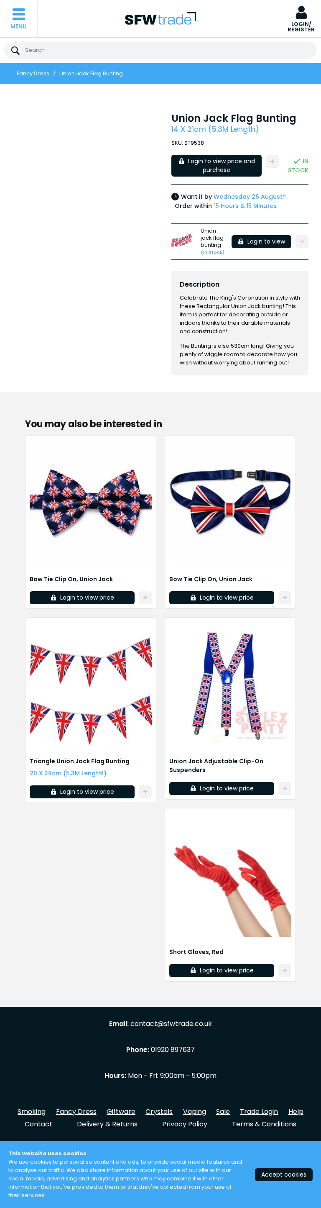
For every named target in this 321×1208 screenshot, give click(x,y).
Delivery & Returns (107, 1124)
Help (295, 1111)
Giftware (121, 1111)
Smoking (32, 1111)
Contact (38, 1124)
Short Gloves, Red (196, 952)
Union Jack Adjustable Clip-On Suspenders (216, 765)
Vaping (194, 1111)
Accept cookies (283, 1174)
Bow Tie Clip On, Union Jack (71, 579)
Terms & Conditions (264, 1124)
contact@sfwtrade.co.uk (171, 1023)
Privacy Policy (184, 1124)
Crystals (159, 1111)
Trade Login (259, 1111)
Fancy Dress (33, 73)
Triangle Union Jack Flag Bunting (80, 761)
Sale (223, 1111)
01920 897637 (173, 1049)
